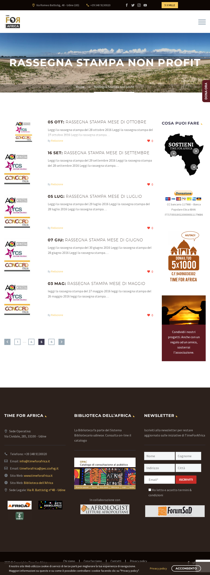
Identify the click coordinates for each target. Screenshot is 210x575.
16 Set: (99, 152)
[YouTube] (145, 5)
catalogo (80, 440)
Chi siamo (69, 561)
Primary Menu (202, 22)
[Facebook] (127, 5)
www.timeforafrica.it (38, 475)
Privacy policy (138, 561)
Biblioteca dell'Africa (38, 483)
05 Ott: (97, 122)
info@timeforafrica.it (34, 461)
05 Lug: (95, 196)
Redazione (57, 140)
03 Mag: (96, 283)
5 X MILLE (169, 5)
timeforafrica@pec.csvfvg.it (39, 468)
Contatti (116, 561)
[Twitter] (133, 5)
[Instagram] (139, 5)
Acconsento (186, 568)
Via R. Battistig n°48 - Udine (46, 490)
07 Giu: (95, 240)
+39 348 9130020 (100, 5)
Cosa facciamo (93, 561)
